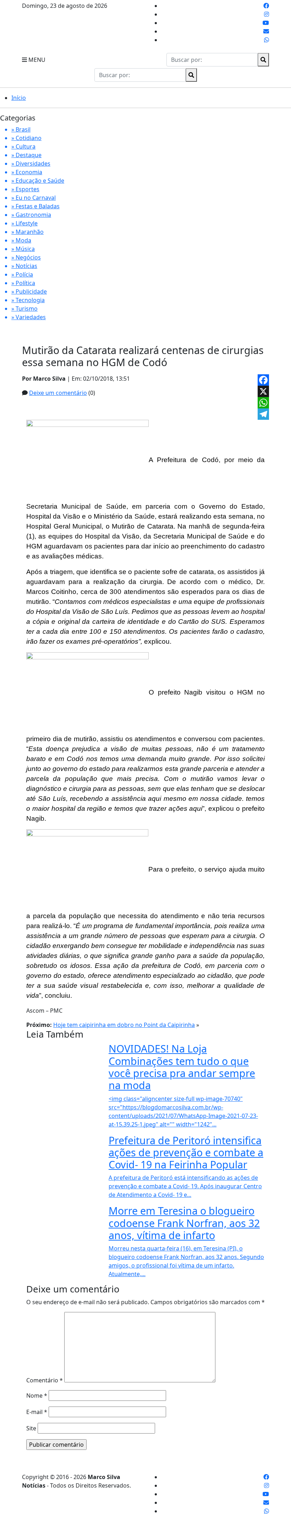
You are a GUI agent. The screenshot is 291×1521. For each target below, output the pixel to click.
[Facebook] (263, 380)
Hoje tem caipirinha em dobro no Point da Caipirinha (124, 1025)
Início (18, 98)
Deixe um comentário (58, 393)
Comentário (44, 1380)
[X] (263, 391)
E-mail (36, 1412)
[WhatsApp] (263, 402)
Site (31, 1428)
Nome (36, 1395)
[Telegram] (263, 414)
